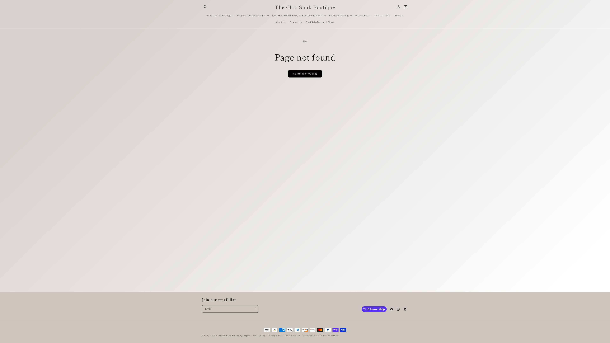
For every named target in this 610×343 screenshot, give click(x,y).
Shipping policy (310, 335)
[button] (205, 6)
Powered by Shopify (240, 336)
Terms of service (292, 335)
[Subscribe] (255, 309)
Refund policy (259, 335)
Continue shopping (305, 73)
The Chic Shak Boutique (220, 336)
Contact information (329, 335)
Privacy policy (275, 335)
